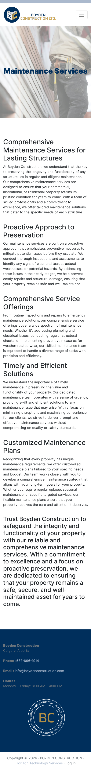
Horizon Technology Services (39, 763)
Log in (71, 763)
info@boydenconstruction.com (39, 671)
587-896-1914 (27, 661)
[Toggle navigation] (82, 15)
